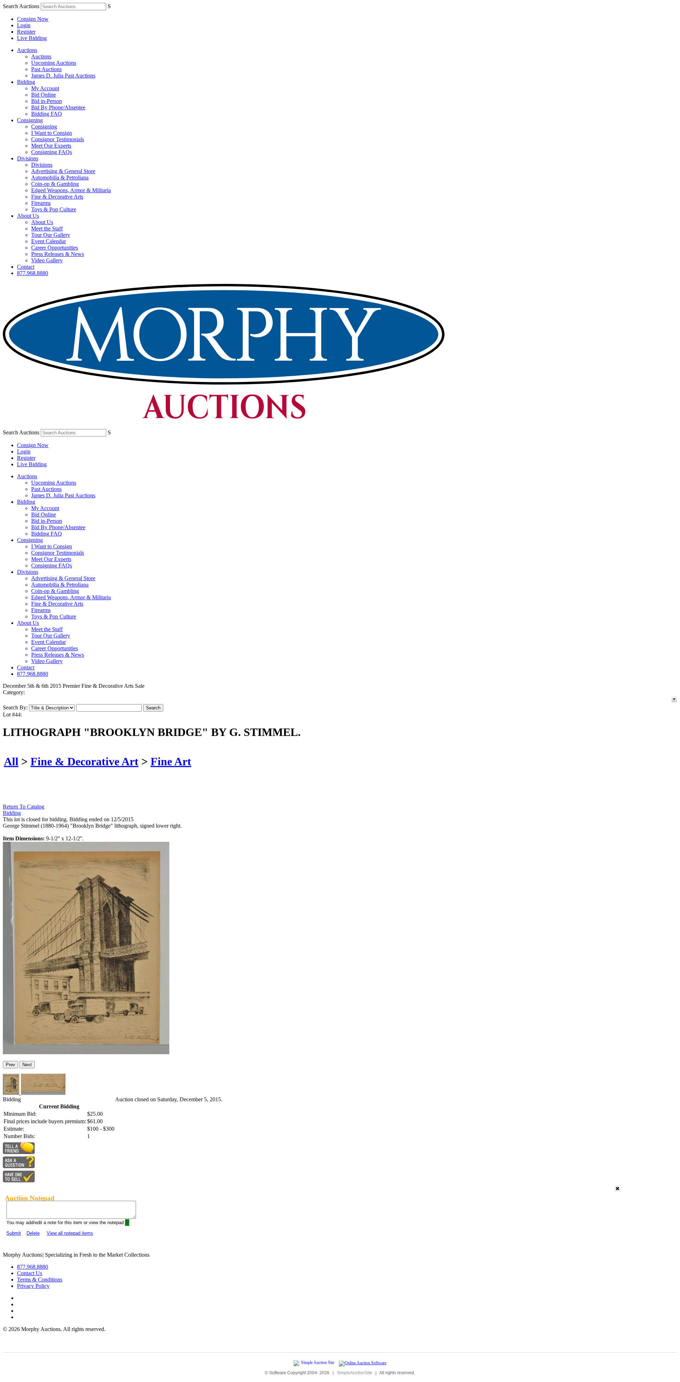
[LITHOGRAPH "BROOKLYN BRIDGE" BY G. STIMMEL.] (86, 1052)
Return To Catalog (23, 807)
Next (27, 1064)
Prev (10, 1064)
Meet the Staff (47, 228)
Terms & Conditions (39, 1280)
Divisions (27, 158)
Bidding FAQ (46, 114)
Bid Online (43, 95)
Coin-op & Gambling (55, 184)
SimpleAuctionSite (354, 1372)
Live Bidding (32, 38)
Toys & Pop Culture (53, 209)
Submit (13, 1233)
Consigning (30, 120)
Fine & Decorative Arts (57, 197)
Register (26, 32)
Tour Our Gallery (50, 235)
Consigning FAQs (51, 152)
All (11, 761)
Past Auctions (46, 69)
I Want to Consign (51, 133)
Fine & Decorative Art (84, 761)
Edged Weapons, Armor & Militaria (71, 190)
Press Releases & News (57, 254)
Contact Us (29, 1273)
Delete (33, 1233)
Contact (25, 267)
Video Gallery (47, 260)
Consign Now (33, 19)
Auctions (27, 50)
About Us (28, 216)
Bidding (26, 82)
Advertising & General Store (63, 171)
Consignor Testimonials (57, 139)
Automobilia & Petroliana (60, 178)
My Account (45, 88)
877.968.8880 (32, 273)
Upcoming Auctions (53, 63)
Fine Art (171, 761)
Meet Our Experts (51, 146)
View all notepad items (70, 1233)
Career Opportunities (54, 248)
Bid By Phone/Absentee (58, 107)
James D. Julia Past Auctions (63, 76)
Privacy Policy (33, 1286)
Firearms (41, 203)
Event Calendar (48, 241)
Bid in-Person (46, 101)
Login (23, 25)
